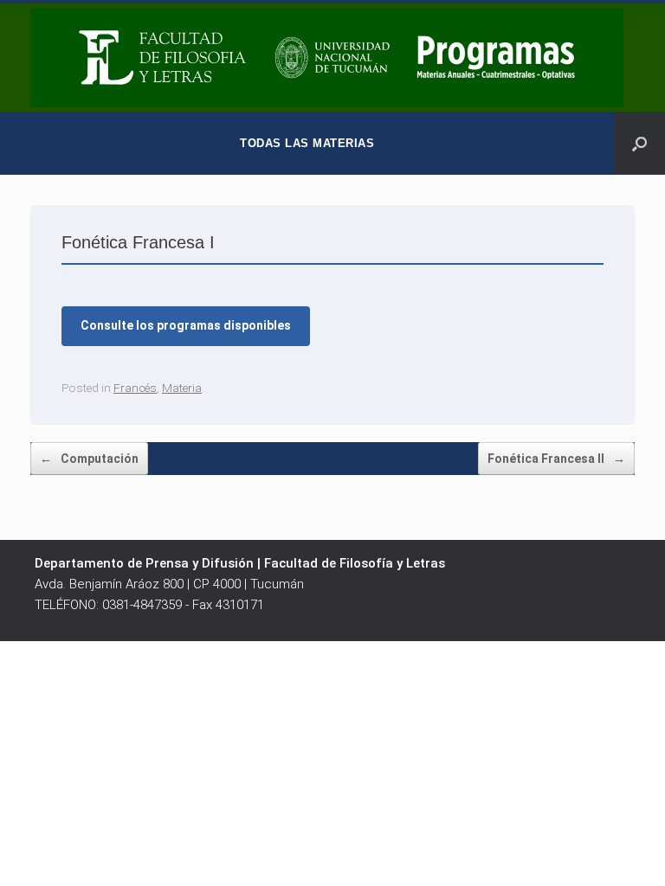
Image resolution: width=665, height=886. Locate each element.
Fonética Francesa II (556, 458)
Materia (182, 388)
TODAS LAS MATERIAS (307, 143)
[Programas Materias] (326, 57)
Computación (89, 458)
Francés (135, 388)
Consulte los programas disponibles (186, 325)
